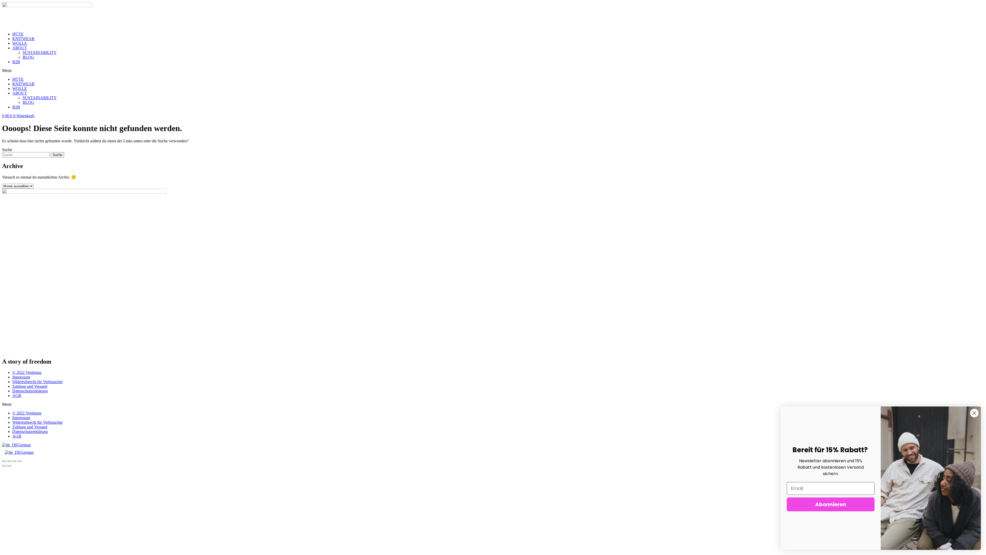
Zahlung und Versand (29, 386)
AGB (16, 395)
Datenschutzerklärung (30, 391)
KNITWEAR (23, 38)
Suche (7, 149)
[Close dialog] (974, 413)
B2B (16, 62)
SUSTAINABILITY (40, 52)
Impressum (21, 377)
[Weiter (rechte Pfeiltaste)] (9, 466)
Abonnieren (830, 504)
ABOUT (19, 48)
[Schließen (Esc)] (4, 461)
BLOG (28, 57)
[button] (493, 70)
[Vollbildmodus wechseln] (14, 461)
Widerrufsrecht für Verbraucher (37, 382)
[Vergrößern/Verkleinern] (19, 461)
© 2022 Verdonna (26, 372)
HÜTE (18, 34)
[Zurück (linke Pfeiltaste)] (4, 466)
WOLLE (19, 43)
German (24, 445)
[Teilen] (9, 461)
